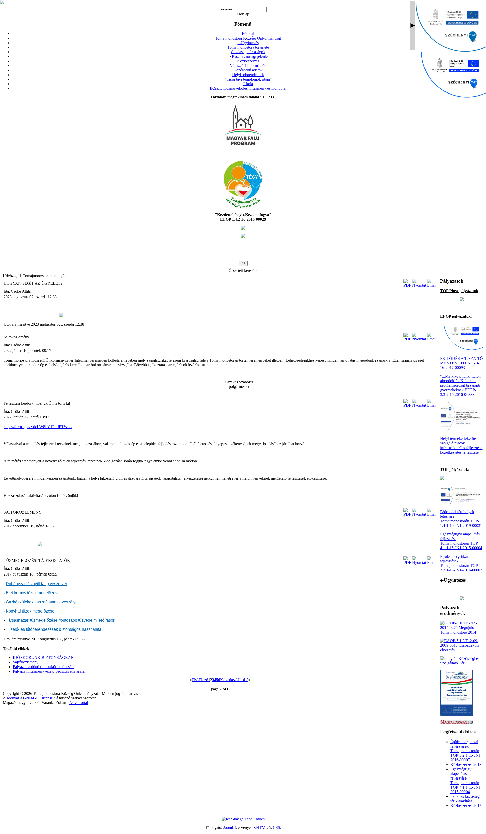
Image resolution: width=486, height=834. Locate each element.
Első (195, 680)
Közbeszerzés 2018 (465, 764)
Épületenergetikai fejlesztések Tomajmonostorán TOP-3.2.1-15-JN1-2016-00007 (461, 563)
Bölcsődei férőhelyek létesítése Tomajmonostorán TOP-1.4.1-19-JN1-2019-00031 (461, 519)
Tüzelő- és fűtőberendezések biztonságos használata (54, 629)
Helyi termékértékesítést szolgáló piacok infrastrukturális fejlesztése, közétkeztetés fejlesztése (461, 445)
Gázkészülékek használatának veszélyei (42, 602)
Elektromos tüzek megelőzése (33, 593)
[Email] (431, 285)
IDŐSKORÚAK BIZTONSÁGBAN (43, 657)
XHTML (260, 827)
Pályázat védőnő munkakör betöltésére (43, 666)
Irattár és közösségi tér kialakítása (465, 798)
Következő (229, 680)
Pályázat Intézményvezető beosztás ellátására (49, 671)
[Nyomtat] (419, 285)
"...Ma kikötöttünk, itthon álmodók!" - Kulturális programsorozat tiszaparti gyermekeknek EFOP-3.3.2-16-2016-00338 (460, 385)
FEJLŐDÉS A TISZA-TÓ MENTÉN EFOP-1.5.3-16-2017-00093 (461, 363)
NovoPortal (78, 702)
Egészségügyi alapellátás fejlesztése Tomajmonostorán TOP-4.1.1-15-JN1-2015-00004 (461, 541)
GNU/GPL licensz (38, 698)
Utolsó (243, 680)
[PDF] (407, 285)
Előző (203, 680)
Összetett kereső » (243, 270)
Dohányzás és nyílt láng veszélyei (36, 584)
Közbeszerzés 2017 (465, 805)
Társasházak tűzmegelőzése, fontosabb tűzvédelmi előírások (60, 620)
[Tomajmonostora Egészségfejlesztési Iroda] (243, 207)
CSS (276, 827)
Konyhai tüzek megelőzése (30, 611)
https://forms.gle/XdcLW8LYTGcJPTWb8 (38, 426)
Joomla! (13, 698)
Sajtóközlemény (25, 662)
